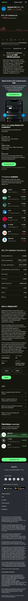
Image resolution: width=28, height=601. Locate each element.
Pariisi (17, 371)
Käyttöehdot (11, 571)
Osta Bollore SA (14, 94)
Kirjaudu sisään (18, 2)
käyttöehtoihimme (8, 565)
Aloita (6, 377)
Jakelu (7, 371)
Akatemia (4, 169)
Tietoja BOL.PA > (17, 48)
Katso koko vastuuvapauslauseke (18, 565)
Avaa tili (2, 43)
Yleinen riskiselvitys (5, 571)
